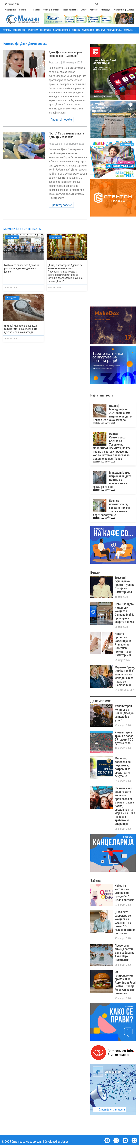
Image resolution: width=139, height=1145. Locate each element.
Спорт (83, 9)
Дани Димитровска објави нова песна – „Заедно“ (65, 54)
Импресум (106, 9)
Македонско (88, 30)
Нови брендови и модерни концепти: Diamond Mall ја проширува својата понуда (124, 612)
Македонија (10, 9)
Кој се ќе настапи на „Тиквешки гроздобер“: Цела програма (124, 893)
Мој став (100, 30)
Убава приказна (70, 9)
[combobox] (114, 4)
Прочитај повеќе (61, 119)
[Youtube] (125, 1140)
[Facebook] (107, 1140)
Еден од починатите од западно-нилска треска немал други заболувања (111, 508)
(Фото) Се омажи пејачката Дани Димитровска (66, 135)
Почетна (7, 30)
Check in (76, 30)
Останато (128, 30)
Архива (130, 9)
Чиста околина (114, 30)
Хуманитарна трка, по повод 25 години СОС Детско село (124, 738)
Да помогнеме (100, 701)
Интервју (55, 9)
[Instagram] (116, 1140)
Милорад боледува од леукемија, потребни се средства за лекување (123, 767)
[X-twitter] (134, 1140)
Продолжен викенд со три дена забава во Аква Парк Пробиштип (124, 952)
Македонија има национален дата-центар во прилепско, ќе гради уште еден (112, 480)
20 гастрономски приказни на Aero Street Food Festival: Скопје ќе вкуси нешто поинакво (125, 982)
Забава (95, 880)
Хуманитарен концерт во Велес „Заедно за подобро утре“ (124, 713)
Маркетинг (119, 9)
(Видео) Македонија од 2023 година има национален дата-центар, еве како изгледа (21, 329)
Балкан (36, 9)
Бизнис (22, 9)
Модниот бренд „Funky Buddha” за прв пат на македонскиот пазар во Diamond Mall (125, 676)
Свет (45, 9)
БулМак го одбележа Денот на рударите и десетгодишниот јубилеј (21, 268)
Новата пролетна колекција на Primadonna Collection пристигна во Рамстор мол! (123, 644)
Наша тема (33, 30)
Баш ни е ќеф (19, 30)
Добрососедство (61, 30)
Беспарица (45, 30)
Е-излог (95, 572)
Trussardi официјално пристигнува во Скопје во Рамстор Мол (124, 585)
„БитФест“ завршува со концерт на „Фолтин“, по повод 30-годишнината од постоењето (125, 922)
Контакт (93, 9)
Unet (65, 1141)
